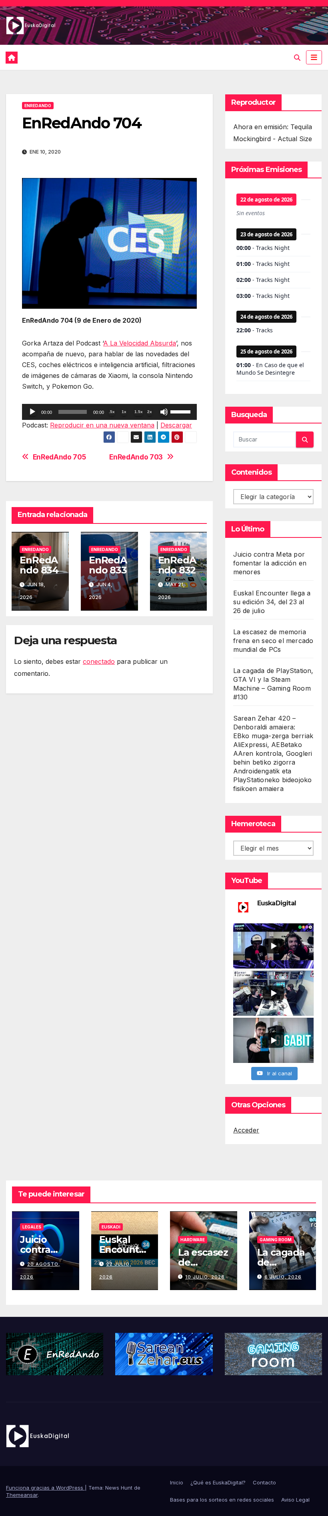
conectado (99, 661)
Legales (31, 1226)
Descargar (176, 425)
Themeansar (22, 1495)
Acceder (246, 1130)
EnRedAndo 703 (136, 457)
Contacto (264, 1482)
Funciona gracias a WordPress (45, 1487)
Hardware (192, 1239)
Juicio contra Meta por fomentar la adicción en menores (270, 563)
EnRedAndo (37, 105)
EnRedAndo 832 (177, 565)
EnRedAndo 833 (108, 565)
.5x (112, 411)
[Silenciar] (164, 412)
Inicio (176, 1482)
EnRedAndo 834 (39, 565)
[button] (297, 58)
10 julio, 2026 (205, 1277)
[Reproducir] (32, 412)
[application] (109, 412)
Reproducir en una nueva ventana (102, 425)
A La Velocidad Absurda (139, 343)
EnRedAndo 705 (59, 457)
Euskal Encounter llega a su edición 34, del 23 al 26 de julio (272, 602)
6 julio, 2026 (283, 1277)
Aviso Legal (295, 1499)
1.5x (138, 411)
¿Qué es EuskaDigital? (218, 1482)
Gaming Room (276, 1239)
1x (124, 411)
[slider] (181, 411)
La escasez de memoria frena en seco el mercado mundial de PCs (273, 640)
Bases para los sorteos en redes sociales (222, 1499)
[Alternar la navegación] (314, 57)
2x (149, 411)
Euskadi (111, 1226)
